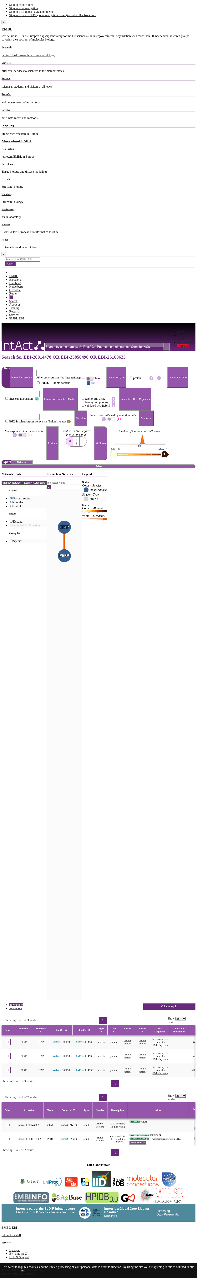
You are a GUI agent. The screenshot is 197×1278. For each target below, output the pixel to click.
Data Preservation (169, 1214)
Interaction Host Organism (135, 399)
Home (180, 332)
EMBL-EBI (16, 318)
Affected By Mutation (26, 525)
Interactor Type (116, 377)
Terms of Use (34, 1270)
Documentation (186, 342)
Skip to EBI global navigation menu (31, 11)
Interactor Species (21, 377)
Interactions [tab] (16, 1004)
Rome (5, 239)
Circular (18, 502)
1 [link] (103, 1020)
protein (101, 1042)
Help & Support (19, 1257)
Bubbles (18, 506)
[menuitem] (186, 332)
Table (99, 466)
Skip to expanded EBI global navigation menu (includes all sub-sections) (53, 15)
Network (21, 462)
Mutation (81, 418)
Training (14, 308)
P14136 (89, 1042)
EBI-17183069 (34, 1139)
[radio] (69, 440)
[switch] (90, 379)
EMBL (7, 29)
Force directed (22, 498)
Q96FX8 (66, 1042)
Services (14, 315)
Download (183, 335)
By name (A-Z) (18, 1253)
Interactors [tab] (15, 1008)
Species (17, 541)
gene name (135, 1121)
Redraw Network (12, 482)
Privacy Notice (11, 1270)
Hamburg (7, 194)
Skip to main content (21, 4)
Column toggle (169, 1006)
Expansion (146, 418)
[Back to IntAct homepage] (23, 346)
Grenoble (7, 179)
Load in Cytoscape (34, 482)
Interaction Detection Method (60, 399)
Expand (18, 521)
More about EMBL (17, 141)
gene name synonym (139, 1135)
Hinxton (6, 224)
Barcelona (7, 164)
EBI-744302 (32, 1125)
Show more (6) (138, 1142)
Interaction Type (178, 377)
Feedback (183, 345)
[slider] (113, 454)
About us (14, 304)
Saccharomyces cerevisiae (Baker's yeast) (160, 1042)
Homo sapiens (127, 1042)
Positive (52, 443)
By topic (14, 1250)
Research (14, 311)
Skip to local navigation (23, 8)
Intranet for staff (11, 1235)
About (180, 338)
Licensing (163, 1211)
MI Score (101, 443)
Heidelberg (8, 209)
